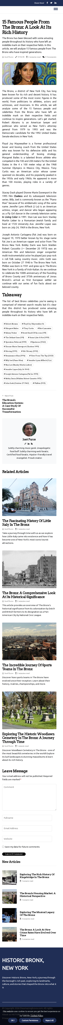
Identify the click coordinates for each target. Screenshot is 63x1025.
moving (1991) (11, 351)
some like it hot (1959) (39, 337)
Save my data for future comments (22, 847)
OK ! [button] (13, 1020)
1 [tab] (29, 80)
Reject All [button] (49, 1020)
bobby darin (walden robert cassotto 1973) (23, 378)
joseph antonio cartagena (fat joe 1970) (21, 374)
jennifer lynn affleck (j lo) (40, 360)
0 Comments (50, 57)
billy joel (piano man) (14, 360)
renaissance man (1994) (15, 356)
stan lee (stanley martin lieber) (18, 365)
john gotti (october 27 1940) (17, 383)
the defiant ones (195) (14, 337)
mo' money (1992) (30, 351)
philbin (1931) (40, 383)
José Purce (9, 57)
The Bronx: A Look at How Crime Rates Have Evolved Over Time (38, 932)
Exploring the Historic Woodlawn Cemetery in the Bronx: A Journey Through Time (28, 738)
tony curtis (29, 328)
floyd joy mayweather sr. (34, 324)
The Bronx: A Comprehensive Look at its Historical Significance (28, 595)
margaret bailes (11, 328)
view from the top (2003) (42, 356)
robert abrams (11, 324)
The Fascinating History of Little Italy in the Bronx (26, 522)
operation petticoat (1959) (16, 342)
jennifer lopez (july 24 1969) (17, 369)
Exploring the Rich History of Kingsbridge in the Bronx (37, 876)
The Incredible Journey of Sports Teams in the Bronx (27, 667)
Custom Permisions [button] (30, 1020)
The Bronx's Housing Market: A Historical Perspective (38, 894)
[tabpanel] (29, 73)
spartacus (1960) (39, 342)
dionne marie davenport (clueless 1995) (22, 346)
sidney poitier (11, 333)
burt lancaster (45, 328)
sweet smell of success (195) (34, 333)
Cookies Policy (36, 1016)
